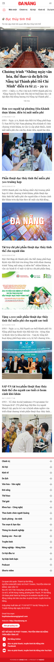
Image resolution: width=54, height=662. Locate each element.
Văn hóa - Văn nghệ (11, 484)
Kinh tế (41, 9)
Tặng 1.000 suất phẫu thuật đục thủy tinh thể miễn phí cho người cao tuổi (25, 318)
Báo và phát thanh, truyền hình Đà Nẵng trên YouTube (30, 650)
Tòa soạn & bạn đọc (11, 524)
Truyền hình (7, 541)
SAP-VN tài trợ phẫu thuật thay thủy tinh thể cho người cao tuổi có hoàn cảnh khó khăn (24, 390)
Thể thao (6, 495)
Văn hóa (27, 101)
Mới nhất (13, 9)
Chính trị (23, 9)
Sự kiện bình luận (10, 558)
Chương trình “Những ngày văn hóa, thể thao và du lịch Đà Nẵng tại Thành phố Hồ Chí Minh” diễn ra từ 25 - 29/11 (27, 78)
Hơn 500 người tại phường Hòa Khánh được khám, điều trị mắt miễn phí (25, 110)
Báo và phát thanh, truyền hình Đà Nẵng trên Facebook (26, 644)
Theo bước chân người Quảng (15, 512)
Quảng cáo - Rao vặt (11, 536)
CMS (23, 660)
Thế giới (5, 501)
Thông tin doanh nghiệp (13, 530)
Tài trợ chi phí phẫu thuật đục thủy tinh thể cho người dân (27, 249)
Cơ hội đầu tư (8, 553)
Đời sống (6, 490)
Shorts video (8, 570)
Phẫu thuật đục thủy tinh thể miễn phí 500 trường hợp (26, 180)
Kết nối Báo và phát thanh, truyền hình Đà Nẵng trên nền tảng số (25, 633)
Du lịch (5, 478)
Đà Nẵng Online (14, 639)
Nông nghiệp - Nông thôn (13, 547)
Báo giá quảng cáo (11, 625)
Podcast (6, 564)
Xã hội (33, 9)
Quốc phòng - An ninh (12, 518)
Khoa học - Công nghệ (12, 507)
